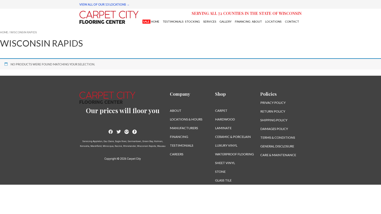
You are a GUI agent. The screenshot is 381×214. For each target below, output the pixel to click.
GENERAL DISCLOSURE (277, 146)
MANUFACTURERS (184, 128)
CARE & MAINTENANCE (278, 155)
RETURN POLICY (272, 111)
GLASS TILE (223, 180)
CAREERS (176, 154)
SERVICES (209, 21)
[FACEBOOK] (110, 131)
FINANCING (242, 21)
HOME (155, 21)
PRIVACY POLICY (273, 102)
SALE (146, 21)
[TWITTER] (118, 131)
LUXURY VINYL (226, 145)
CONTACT (292, 21)
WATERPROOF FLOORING (234, 154)
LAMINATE (223, 128)
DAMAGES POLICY (274, 129)
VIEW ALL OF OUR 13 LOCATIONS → (104, 4)
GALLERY (225, 21)
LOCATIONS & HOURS (186, 119)
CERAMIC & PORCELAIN (233, 137)
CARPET (221, 110)
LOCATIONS (273, 21)
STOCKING (192, 21)
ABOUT (257, 21)
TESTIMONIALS (173, 21)
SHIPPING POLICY (273, 120)
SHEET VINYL (225, 163)
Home (4, 32)
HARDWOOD (225, 119)
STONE (220, 171)
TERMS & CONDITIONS (277, 137)
